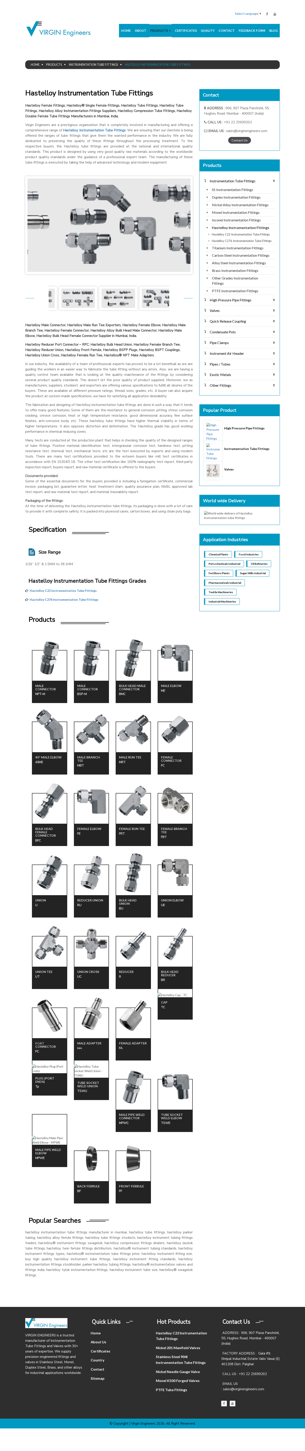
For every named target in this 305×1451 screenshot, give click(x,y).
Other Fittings (242, 385)
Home (126, 30)
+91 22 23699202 (238, 122)
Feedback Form (252, 30)
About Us (98, 1342)
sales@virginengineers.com (246, 131)
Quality (208, 30)
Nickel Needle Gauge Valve (178, 1371)
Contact (227, 30)
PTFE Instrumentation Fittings (235, 291)
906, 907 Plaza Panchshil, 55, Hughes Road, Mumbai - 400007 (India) (250, 1338)
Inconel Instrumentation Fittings (236, 220)
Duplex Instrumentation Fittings (236, 197)
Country (97, 1360)
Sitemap (97, 1378)
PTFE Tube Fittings (171, 1390)
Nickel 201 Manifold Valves (178, 1348)
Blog (273, 30)
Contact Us (240, 140)
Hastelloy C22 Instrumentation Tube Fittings (63, 590)
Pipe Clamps (242, 342)
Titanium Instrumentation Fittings (237, 248)
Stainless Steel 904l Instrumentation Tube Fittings (181, 1359)
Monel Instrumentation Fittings (236, 212)
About (140, 30)
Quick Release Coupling (242, 321)
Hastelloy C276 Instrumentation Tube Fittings (64, 599)
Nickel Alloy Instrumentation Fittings (240, 205)
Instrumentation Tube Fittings (93, 64)
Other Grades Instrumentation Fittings (235, 280)
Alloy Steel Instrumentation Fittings (239, 263)
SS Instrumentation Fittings (232, 189)
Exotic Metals (242, 374)
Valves (242, 310)
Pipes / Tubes (242, 363)
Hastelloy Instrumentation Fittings (240, 227)
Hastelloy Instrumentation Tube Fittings (94, 130)
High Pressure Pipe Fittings (242, 299)
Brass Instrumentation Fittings (235, 270)
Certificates (186, 30)
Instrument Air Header (242, 353)
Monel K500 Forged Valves (178, 1380)
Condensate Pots (242, 331)
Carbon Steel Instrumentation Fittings (240, 255)
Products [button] (159, 30)
